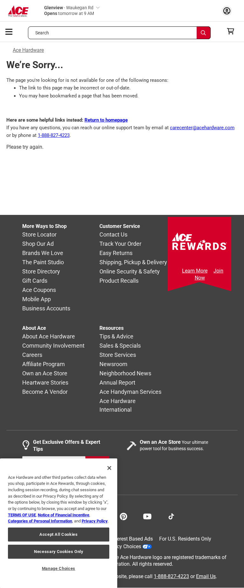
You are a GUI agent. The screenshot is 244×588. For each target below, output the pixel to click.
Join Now (209, 274)
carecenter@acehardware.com (202, 128)
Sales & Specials (120, 346)
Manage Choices (58, 568)
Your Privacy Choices (117, 546)
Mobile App (36, 299)
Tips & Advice (116, 336)
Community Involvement (53, 346)
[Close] (109, 468)
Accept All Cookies (58, 534)
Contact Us (113, 234)
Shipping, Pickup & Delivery (133, 262)
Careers (32, 355)
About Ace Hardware (48, 336)
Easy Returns (115, 253)
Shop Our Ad (38, 244)
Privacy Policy (95, 521)
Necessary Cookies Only (58, 551)
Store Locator (39, 234)
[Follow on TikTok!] (171, 515)
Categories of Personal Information (40, 521)
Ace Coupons (39, 290)
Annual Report (117, 382)
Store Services (117, 355)
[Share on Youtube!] (147, 515)
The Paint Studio (43, 262)
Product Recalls (119, 281)
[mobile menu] (9, 31)
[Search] (204, 32)
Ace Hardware (28, 50)
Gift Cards (34, 281)
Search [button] (42, 32)
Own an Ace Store (44, 373)
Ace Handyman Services (130, 392)
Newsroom (113, 364)
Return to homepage (106, 120)
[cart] (232, 31)
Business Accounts (46, 308)
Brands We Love (42, 253)
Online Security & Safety (129, 271)
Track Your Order (120, 244)
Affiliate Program (43, 364)
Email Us (206, 576)
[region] (58, 523)
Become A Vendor (45, 392)
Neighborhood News (125, 373)
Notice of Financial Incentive (63, 515)
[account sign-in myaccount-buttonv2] (228, 11)
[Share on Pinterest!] (123, 515)
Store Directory (41, 271)
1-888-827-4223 (54, 135)
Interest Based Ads (132, 539)
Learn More (194, 271)
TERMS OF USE (22, 515)
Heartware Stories (45, 382)
